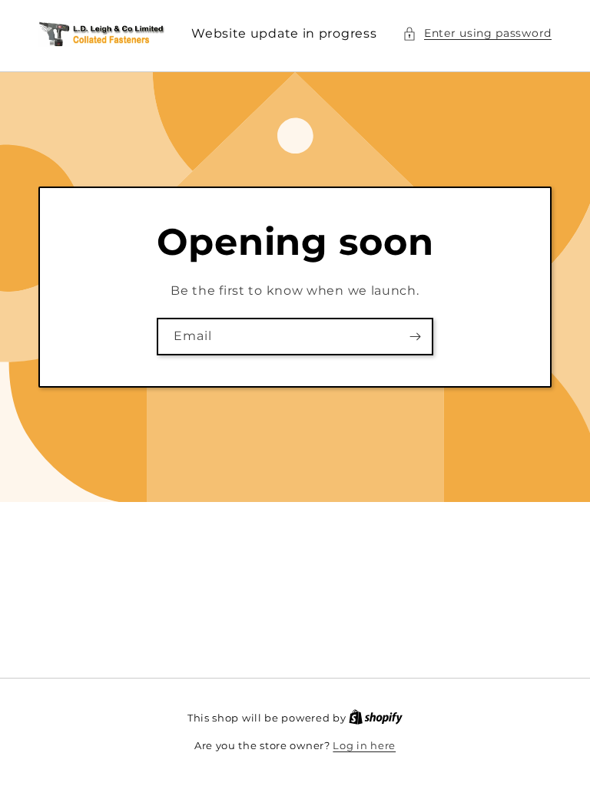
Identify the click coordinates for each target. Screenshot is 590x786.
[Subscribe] (415, 336)
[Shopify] (376, 718)
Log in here (364, 745)
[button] (477, 33)
